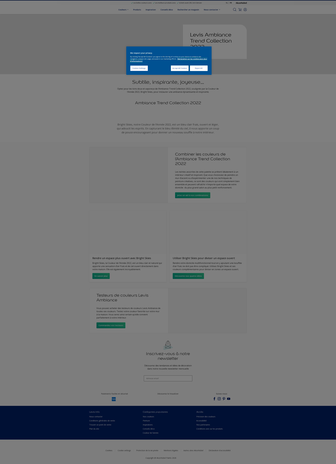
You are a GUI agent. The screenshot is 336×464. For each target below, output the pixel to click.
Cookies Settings (139, 68)
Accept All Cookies (179, 68)
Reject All (199, 68)
